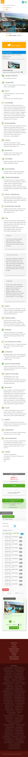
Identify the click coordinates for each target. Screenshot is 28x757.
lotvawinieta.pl (19, 688)
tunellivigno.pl (19, 704)
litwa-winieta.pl (18, 685)
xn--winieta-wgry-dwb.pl (14, 748)
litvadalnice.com (10, 685)
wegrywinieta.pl (20, 715)
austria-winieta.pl (9, 667)
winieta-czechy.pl (19, 717)
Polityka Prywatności (14, 649)
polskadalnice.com (8, 695)
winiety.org (23, 736)
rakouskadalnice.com (19, 695)
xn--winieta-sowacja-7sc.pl (14, 747)
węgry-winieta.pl (8, 742)
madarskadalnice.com (7, 691)
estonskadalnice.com (7, 683)
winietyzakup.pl (20, 741)
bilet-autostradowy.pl (8, 668)
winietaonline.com (9, 730)
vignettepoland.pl (11, 712)
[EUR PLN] (21, 593)
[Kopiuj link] (22, 72)
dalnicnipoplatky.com (19, 676)
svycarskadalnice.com (8, 703)
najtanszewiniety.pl (19, 692)
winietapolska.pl (19, 730)
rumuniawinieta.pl (7, 697)
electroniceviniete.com (9, 682)
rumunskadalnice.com (19, 697)
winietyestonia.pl (9, 739)
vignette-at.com (9, 706)
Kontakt (14, 655)
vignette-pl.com (19, 708)
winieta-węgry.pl (19, 720)
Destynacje (14, 647)
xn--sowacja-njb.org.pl (18, 742)
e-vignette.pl (6, 679)
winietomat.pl (15, 736)
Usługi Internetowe (14, 657)
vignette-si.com (11, 711)
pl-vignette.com (20, 694)
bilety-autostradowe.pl (19, 668)
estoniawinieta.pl (20, 682)
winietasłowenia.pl (19, 735)
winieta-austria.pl (9, 717)
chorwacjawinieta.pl (18, 673)
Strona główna (9, 33)
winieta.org (9, 721)
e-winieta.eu (14, 679)
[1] (18, 621)
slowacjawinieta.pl (8, 701)
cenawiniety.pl (20, 671)
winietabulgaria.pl (20, 724)
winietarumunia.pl (9, 732)
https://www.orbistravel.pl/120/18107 (12, 72)
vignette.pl (18, 711)
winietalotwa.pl (8, 729)
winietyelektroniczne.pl (19, 738)
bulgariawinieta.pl (19, 670)
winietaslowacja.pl (8, 733)
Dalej (13, 485)
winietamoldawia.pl (18, 729)
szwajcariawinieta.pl (20, 703)
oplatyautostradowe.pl (9, 694)
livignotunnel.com (9, 688)
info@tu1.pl (8, 7)
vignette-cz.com (9, 708)
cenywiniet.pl (8, 673)
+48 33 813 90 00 (10, 5)
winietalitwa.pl (18, 727)
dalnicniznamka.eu (8, 677)
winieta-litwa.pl (8, 718)
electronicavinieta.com (17, 680)
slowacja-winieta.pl (20, 700)
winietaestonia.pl (10, 727)
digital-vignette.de (19, 677)
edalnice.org (22, 679)
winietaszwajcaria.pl (9, 735)
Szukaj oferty (14, 643)
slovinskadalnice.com (8, 700)
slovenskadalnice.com (19, 698)
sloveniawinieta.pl (8, 698)
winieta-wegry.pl (9, 720)
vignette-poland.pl (9, 709)
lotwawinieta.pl (8, 689)
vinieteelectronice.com (9, 715)
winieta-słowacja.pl (18, 718)
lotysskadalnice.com (18, 689)
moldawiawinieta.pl (8, 692)
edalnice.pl (7, 680)
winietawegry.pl (6, 736)
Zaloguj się (14, 653)
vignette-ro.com (19, 709)
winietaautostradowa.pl (9, 724)
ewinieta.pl (17, 683)
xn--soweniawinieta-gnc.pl (14, 744)
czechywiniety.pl (8, 676)
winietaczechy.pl (19, 726)
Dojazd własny (9, 519)
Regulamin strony (14, 651)
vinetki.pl (19, 712)
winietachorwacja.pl (9, 726)
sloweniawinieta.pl (19, 701)
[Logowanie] (7, 10)
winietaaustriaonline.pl (14, 723)
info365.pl (23, 683)
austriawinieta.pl (19, 667)
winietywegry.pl (19, 739)
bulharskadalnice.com (9, 671)
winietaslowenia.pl (19, 733)
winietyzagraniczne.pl (9, 741)
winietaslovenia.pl (19, 732)
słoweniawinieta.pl (9, 704)
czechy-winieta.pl (9, 674)
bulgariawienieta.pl (9, 670)
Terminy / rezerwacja (15, 45)
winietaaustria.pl (17, 721)
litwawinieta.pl (9, 686)
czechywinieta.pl (19, 674)
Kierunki (14, 645)
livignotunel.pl (18, 686)
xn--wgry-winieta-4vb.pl (14, 745)
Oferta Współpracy (14, 659)
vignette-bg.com (19, 706)
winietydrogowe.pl (7, 738)
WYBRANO (13, 627)
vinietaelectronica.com (14, 714)
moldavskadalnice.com (20, 691)
